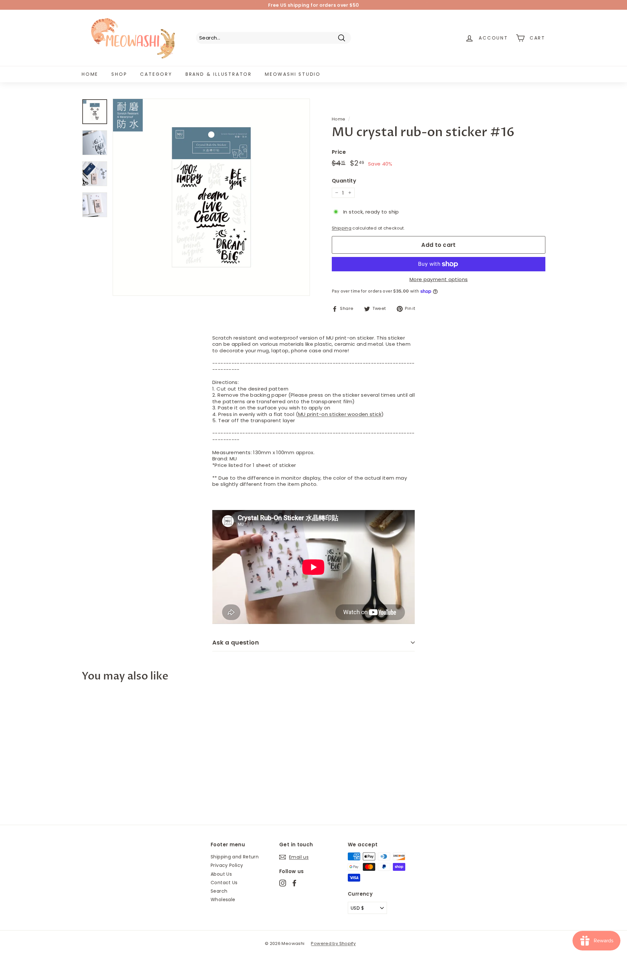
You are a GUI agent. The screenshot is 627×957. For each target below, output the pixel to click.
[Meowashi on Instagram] (282, 883)
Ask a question (235, 642)
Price (339, 152)
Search (219, 891)
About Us (221, 874)
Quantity (344, 181)
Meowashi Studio (293, 74)
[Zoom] (211, 197)
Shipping (341, 228)
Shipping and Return (235, 856)
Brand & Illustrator (218, 74)
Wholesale (223, 899)
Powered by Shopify (333, 943)
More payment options (439, 279)
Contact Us (224, 882)
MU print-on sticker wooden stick (339, 414)
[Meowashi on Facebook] (294, 883)
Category (156, 74)
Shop (119, 74)
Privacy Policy (227, 865)
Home (90, 74)
